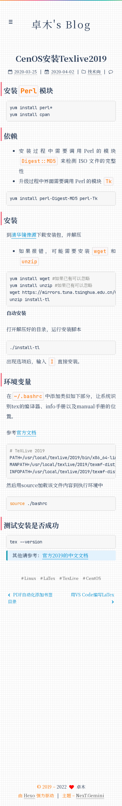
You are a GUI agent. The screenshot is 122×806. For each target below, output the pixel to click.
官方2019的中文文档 (65, 555)
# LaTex (47, 578)
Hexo (29, 795)
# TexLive (69, 578)
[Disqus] (61, 692)
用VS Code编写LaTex (92, 594)
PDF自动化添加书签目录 (30, 597)
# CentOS (92, 578)
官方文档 (26, 432)
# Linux (28, 578)
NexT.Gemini (90, 795)
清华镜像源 (23, 234)
